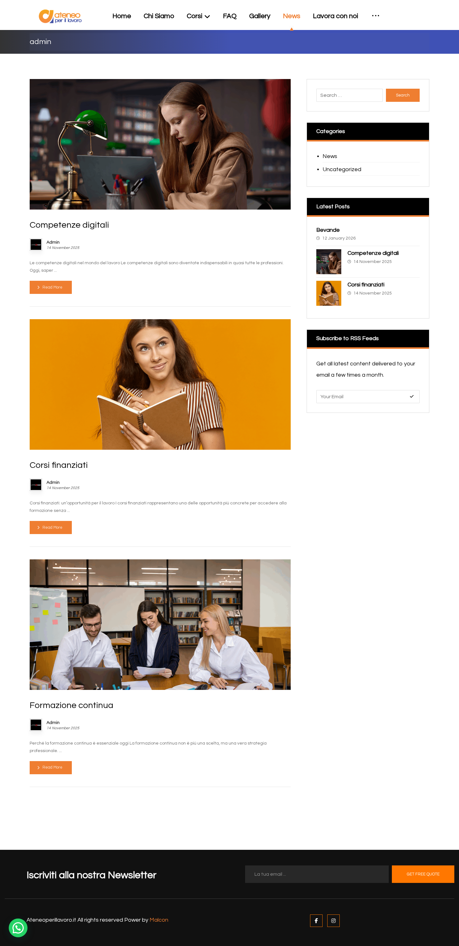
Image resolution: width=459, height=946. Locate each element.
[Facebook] (316, 920)
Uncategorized (342, 169)
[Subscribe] (412, 396)
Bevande (328, 230)
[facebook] (414, 11)
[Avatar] (36, 244)
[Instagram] (333, 920)
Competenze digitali (373, 253)
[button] (18, 928)
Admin (53, 242)
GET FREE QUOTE (423, 874)
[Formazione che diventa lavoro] (60, 16)
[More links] (375, 16)
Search (403, 95)
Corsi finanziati (366, 285)
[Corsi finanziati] (328, 293)
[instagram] (424, 11)
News (330, 156)
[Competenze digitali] (328, 261)
